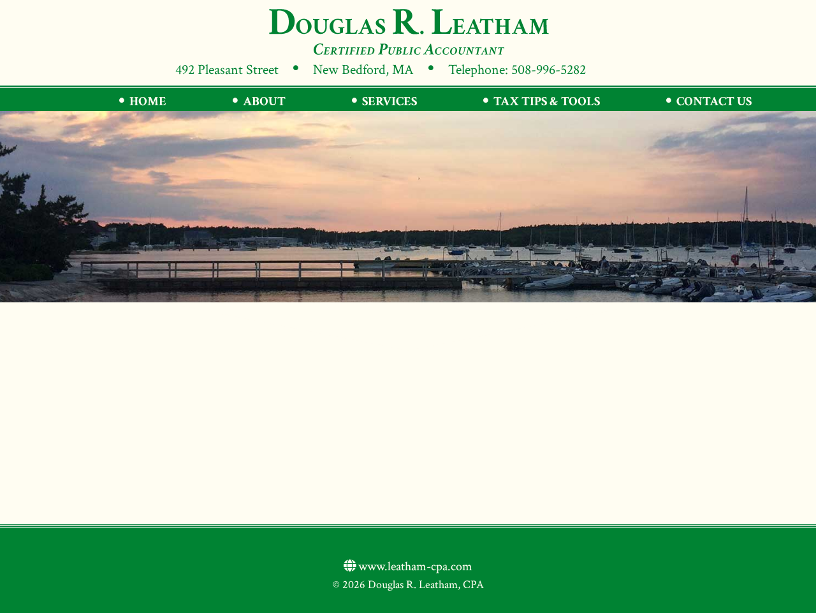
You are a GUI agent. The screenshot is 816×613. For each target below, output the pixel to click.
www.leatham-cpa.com (414, 566)
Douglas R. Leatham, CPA (408, 31)
